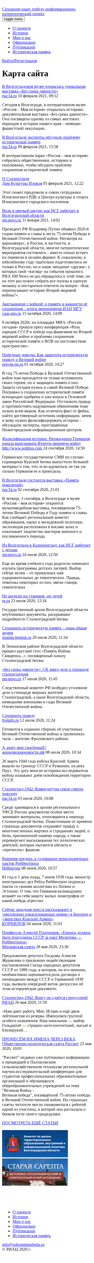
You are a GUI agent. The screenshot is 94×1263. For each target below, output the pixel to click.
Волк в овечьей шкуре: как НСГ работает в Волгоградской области (40, 213)
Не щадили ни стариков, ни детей (32, 596)
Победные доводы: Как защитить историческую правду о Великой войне (45, 357)
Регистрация (25, 60)
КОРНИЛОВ (14, 923)
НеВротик (11, 868)
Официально (24, 42)
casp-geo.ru (11, 313)
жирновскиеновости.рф (23, 752)
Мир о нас (22, 37)
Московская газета (18, 946)
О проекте (22, 28)
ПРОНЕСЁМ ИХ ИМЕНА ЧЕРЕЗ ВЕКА (38, 1039)
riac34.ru (9, 96)
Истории (20, 33)
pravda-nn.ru (12, 364)
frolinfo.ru (10, 720)
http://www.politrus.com (22, 448)
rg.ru (6, 600)
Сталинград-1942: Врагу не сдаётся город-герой (45, 997)
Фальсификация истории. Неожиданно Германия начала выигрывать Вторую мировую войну (46, 441)
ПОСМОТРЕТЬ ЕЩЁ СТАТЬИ (30, 1123)
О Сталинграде (15, 178)
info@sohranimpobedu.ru (23, 1244)
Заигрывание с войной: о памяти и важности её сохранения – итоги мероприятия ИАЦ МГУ (44, 306)
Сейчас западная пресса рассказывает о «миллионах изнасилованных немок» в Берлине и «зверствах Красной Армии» (47, 914)
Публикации (24, 47)
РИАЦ (8, 1002)
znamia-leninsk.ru (16, 637)
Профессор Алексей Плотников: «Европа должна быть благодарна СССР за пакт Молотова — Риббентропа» (46, 937)
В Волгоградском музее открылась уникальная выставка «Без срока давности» (43, 88)
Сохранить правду (18, 715)
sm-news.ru (11, 220)
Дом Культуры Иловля (22, 183)
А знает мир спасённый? (24, 747)
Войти (8, 60)
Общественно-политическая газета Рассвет (40, 1043)
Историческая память (32, 52)
